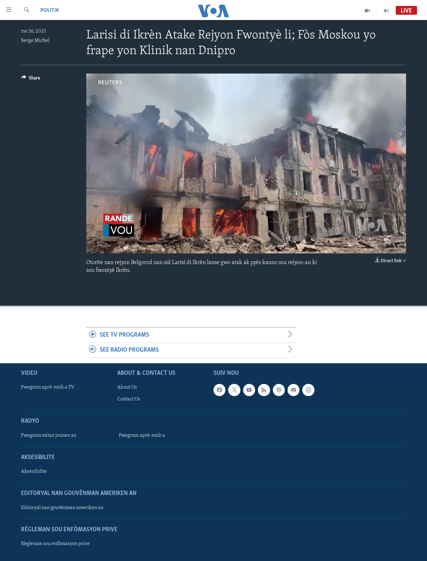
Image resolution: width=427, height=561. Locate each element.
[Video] (367, 10)
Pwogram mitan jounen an (48, 435)
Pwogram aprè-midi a (142, 435)
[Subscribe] (293, 390)
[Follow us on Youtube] (249, 390)
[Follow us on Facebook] (219, 390)
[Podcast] (279, 390)
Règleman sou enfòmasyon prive (55, 543)
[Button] (30, 79)
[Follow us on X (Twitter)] (234, 390)
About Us (127, 387)
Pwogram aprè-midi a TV (47, 387)
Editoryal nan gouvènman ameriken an (62, 507)
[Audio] (386, 10)
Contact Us (128, 399)
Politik (49, 10)
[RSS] (264, 390)
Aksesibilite (34, 471)
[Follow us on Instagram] (308, 390)
